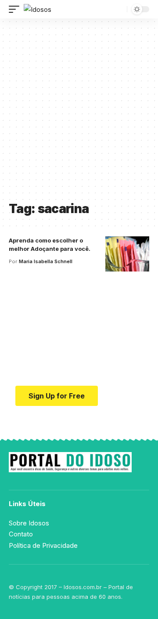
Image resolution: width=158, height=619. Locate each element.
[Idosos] (37, 9)
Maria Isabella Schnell (45, 261)
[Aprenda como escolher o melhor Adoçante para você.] (127, 253)
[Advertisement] (79, 113)
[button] (16, 9)
